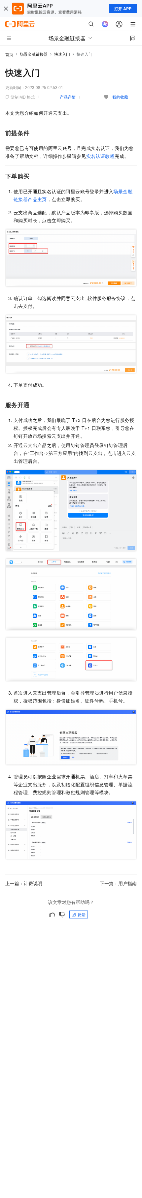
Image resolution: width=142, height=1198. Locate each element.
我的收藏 (120, 97)
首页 (9, 54)
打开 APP (122, 9)
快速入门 (62, 54)
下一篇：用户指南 (118, 883)
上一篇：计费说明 (23, 883)
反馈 (82, 914)
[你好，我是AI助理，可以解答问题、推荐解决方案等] (105, 24)
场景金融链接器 (34, 54)
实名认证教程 (100, 156)
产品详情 (68, 97)
